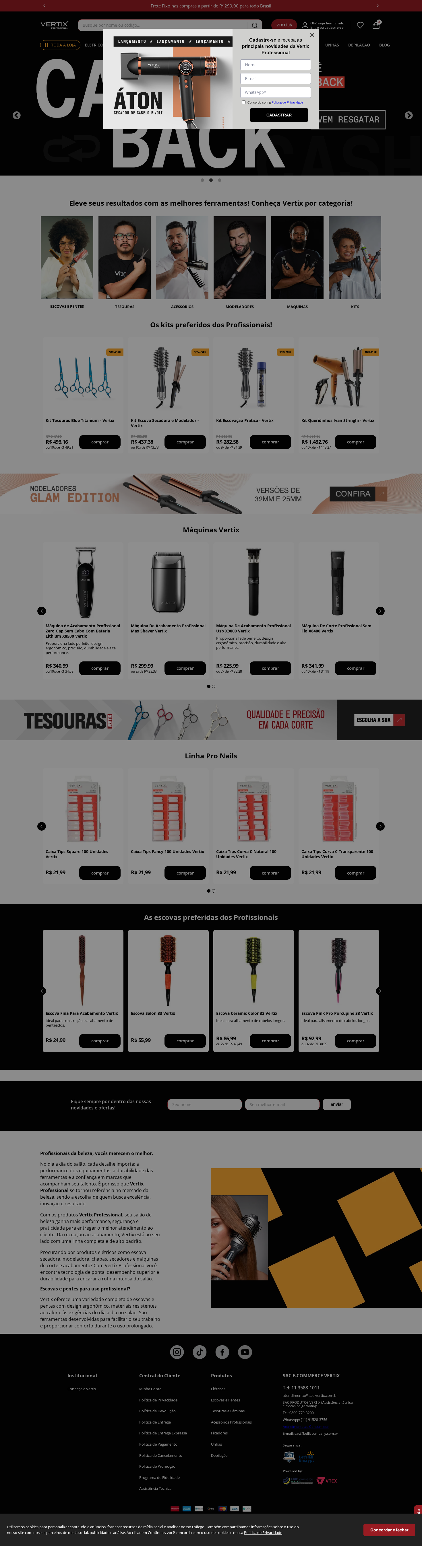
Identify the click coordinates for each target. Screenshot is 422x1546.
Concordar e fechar (389, 1529)
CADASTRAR (279, 115)
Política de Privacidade (263, 1532)
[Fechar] (312, 35)
